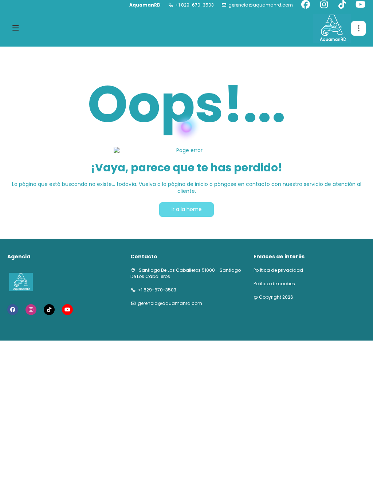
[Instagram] (323, 5)
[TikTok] (342, 5)
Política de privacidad (278, 270)
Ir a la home (187, 209)
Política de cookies (274, 284)
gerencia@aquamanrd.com (260, 5)
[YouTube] (360, 5)
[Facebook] (305, 5)
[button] (358, 28)
